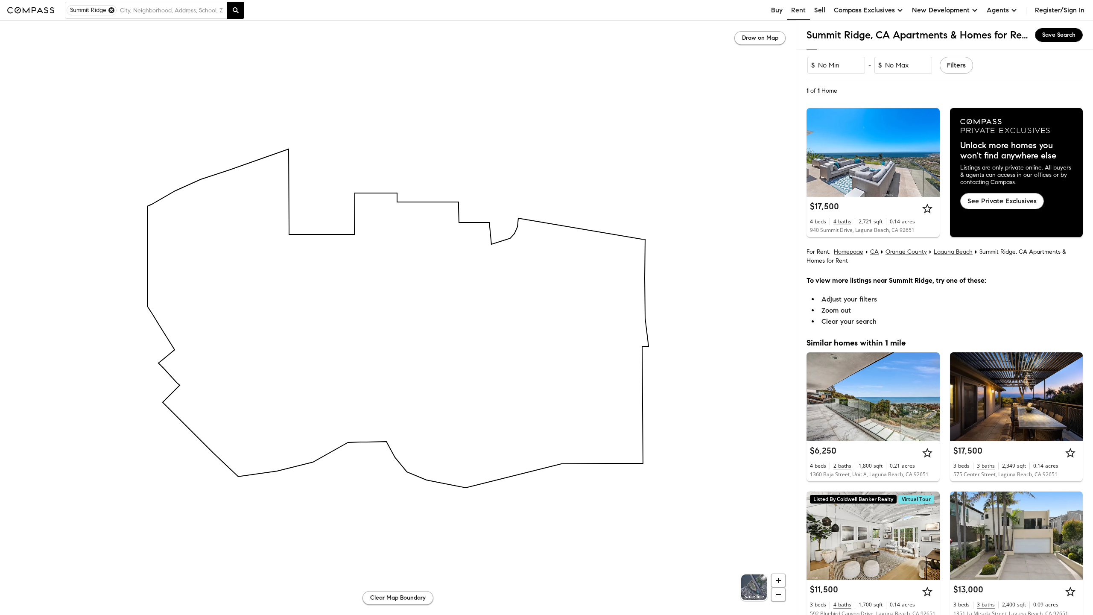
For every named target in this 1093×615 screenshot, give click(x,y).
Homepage (848, 251)
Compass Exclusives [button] (864, 10)
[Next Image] (929, 152)
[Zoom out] (778, 594)
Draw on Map (760, 37)
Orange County (906, 251)
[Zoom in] (778, 580)
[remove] (111, 10)
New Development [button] (941, 10)
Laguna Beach (953, 251)
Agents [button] (998, 10)
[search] (235, 10)
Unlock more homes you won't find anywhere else (1008, 151)
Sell (819, 10)
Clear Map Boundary (398, 597)
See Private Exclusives (1002, 201)
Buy (777, 10)
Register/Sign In (1059, 10)
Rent (798, 10)
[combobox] (172, 10)
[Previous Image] (817, 152)
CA (874, 251)
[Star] (927, 208)
